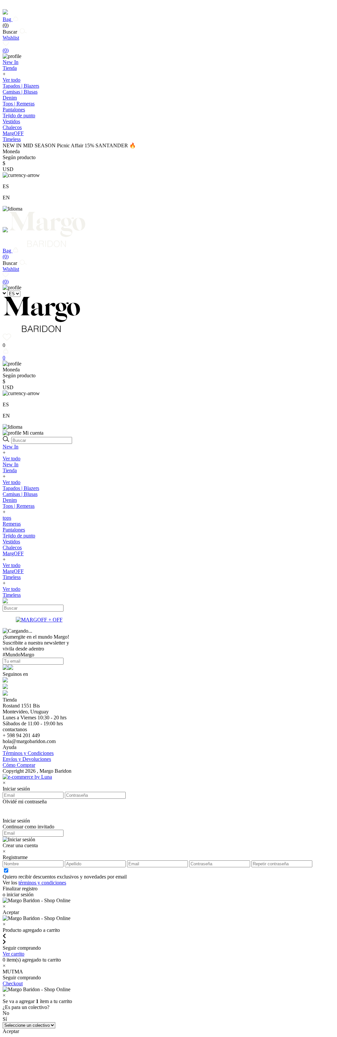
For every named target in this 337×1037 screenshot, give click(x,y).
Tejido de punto (19, 115)
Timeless (12, 577)
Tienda (10, 470)
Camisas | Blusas (20, 92)
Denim (10, 98)
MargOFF (13, 553)
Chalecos (12, 127)
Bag (8, 22)
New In (10, 446)
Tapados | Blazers (21, 86)
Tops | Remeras (19, 103)
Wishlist (11, 44)
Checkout (13, 983)
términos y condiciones (42, 882)
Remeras (12, 524)
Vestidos (11, 121)
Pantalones (14, 109)
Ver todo (11, 80)
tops (7, 518)
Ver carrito (13, 954)
